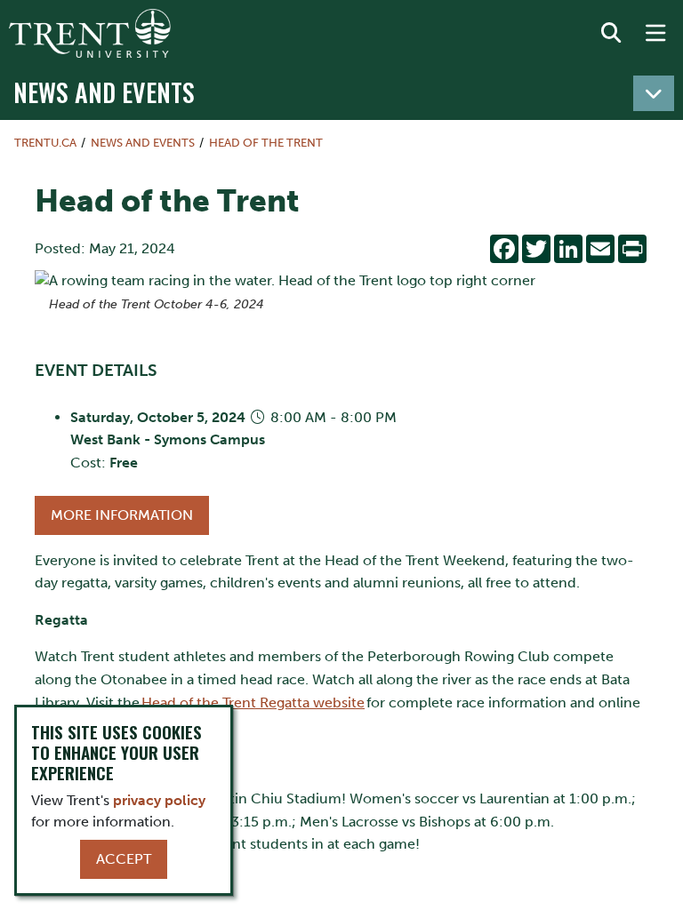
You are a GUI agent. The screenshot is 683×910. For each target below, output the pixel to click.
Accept (123, 858)
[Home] (90, 33)
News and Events (104, 91)
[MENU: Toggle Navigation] (655, 33)
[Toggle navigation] (653, 93)
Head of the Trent (266, 142)
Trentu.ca (45, 142)
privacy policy (159, 800)
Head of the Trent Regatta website (253, 702)
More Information (122, 515)
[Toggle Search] (611, 33)
